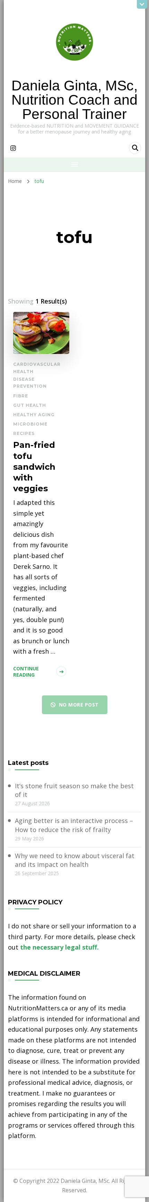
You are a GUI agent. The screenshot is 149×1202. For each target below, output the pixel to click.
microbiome (30, 424)
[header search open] (135, 148)
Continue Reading (26, 671)
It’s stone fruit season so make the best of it (74, 790)
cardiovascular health (37, 368)
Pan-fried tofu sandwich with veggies (34, 466)
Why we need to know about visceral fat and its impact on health (74, 860)
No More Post (79, 704)
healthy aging (34, 414)
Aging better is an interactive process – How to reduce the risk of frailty (74, 824)
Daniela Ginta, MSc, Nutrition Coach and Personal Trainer (74, 100)
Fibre (20, 395)
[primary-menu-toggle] (75, 164)
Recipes (24, 433)
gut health (29, 405)
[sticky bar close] (142, 4)
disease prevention (30, 383)
